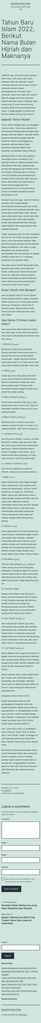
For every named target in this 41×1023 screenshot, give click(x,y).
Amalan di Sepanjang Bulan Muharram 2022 (19, 968)
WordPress (22, 1015)
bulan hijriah (15, 111)
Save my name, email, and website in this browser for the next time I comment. (19, 880)
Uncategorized (18, 793)
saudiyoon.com (20, 3)
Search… (5, 942)
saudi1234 (7, 790)
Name (4, 843)
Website (4, 867)
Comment (5, 819)
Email (4, 855)
